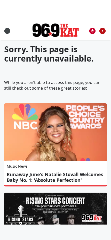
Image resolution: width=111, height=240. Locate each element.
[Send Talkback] (92, 31)
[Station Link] (55, 30)
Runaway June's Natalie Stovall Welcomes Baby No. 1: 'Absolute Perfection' (55, 177)
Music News (17, 166)
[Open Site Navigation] (7, 31)
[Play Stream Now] (102, 31)
